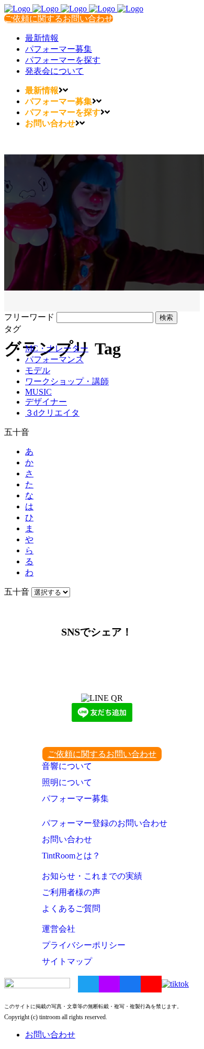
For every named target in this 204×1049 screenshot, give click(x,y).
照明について (67, 782)
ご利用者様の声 (71, 892)
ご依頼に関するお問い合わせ (58, 18)
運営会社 (58, 928)
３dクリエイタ (52, 412)
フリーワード (29, 317)
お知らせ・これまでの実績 (92, 876)
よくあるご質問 (71, 908)
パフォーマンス (54, 359)
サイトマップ (67, 961)
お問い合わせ (67, 839)
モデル (37, 370)
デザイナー (46, 401)
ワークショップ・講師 (67, 381)
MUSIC (38, 391)
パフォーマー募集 (75, 798)
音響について (67, 766)
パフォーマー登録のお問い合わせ (104, 823)
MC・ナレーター (56, 348)
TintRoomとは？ (71, 855)
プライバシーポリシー (84, 945)
